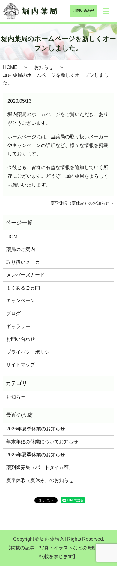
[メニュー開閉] (106, 11)
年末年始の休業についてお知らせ (42, 441)
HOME (10, 67)
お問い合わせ (83, 10)
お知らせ (43, 67)
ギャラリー (18, 326)
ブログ (13, 313)
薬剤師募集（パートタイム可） (40, 467)
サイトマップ (20, 364)
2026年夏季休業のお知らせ (35, 428)
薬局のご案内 (20, 249)
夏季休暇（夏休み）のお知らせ (80, 203)
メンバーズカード (25, 274)
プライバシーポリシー (30, 352)
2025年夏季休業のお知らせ (35, 454)
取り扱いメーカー (25, 262)
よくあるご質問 (23, 287)
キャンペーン (20, 300)
